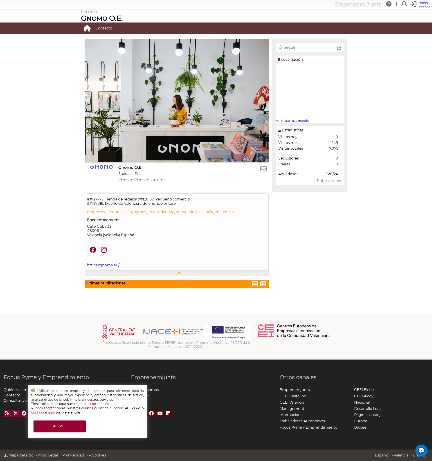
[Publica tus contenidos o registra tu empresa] (397, 4)
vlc (171, 212)
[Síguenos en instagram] (104, 250)
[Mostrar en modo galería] (263, 284)
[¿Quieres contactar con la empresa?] (263, 169)
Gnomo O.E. (102, 18)
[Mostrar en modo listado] (255, 284)
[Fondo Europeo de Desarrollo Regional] (227, 339)
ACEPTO (59, 426)
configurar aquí (43, 412)
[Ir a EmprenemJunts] (358, 6)
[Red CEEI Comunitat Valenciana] (294, 336)
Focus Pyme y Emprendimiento (46, 377)
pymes (140, 212)
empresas (96, 212)
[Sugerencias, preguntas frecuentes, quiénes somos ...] (389, 4)
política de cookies (94, 404)
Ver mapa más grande (292, 120)
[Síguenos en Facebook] (92, 250)
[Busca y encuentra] (405, 4)
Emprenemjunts (153, 377)
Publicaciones (329, 181)
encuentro (224, 212)
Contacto (103, 28)
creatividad (158, 212)
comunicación (119, 212)
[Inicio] (87, 28)
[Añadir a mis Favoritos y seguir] (280, 47)
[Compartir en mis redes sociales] (339, 47)
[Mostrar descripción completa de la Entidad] (177, 273)
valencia (205, 212)
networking (186, 212)
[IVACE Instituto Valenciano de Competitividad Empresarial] (153, 339)
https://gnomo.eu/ (103, 265)
